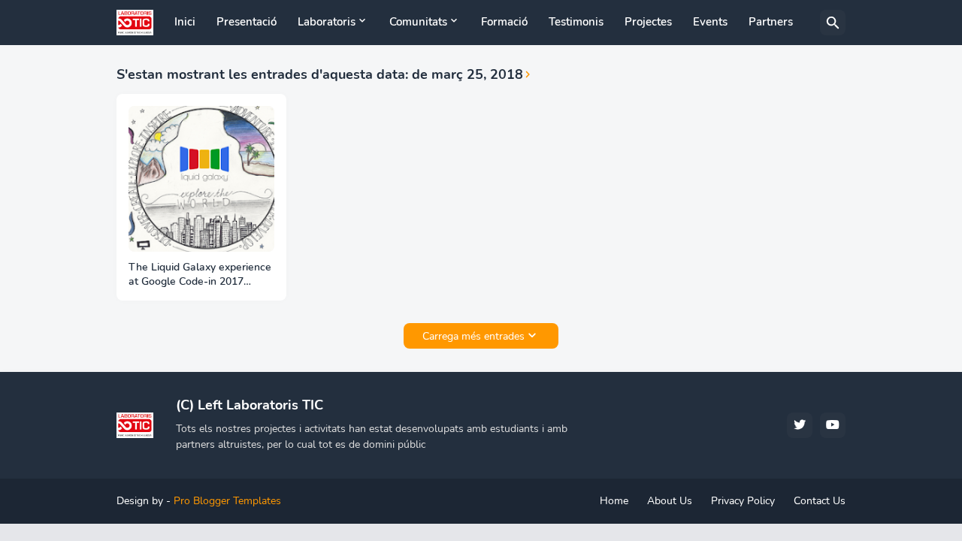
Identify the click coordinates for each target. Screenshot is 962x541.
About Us (669, 501)
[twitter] (799, 425)
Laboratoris (326, 21)
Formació (504, 21)
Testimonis (576, 21)
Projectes (648, 21)
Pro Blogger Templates (227, 501)
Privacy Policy (743, 501)
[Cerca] (833, 22)
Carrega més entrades (473, 336)
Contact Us (820, 501)
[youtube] (833, 425)
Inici (184, 21)
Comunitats (418, 21)
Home (614, 501)
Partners (771, 21)
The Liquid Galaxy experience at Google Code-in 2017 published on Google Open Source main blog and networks (200, 275)
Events (710, 21)
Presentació (246, 21)
